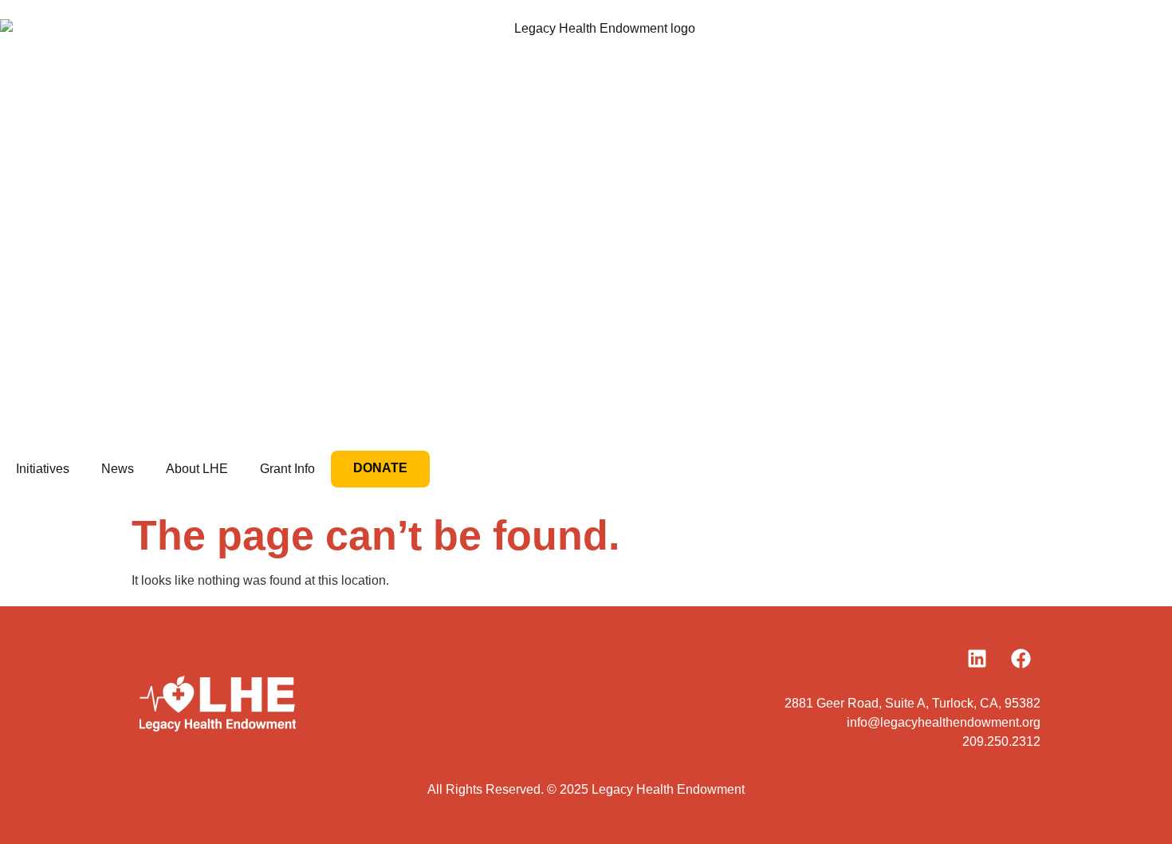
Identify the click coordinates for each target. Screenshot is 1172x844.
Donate (380, 468)
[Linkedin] (977, 658)
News (117, 468)
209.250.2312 (1001, 741)
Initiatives (42, 468)
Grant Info (287, 468)
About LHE (197, 468)
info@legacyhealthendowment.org (943, 722)
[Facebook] (1020, 658)
